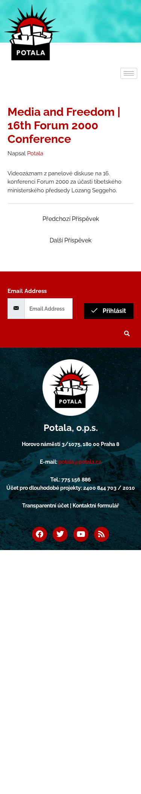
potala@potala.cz (79, 462)
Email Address (27, 291)
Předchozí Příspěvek (70, 218)
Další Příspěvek (70, 240)
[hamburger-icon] (128, 73)
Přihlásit (113, 310)
